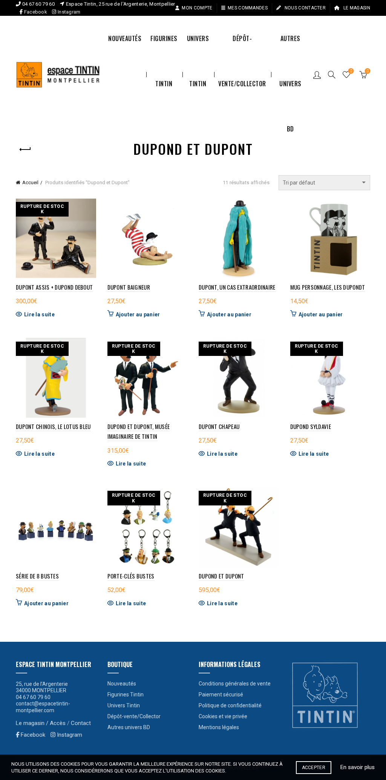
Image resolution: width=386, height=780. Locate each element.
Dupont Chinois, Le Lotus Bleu (53, 426)
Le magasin (356, 8)
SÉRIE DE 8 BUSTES (37, 576)
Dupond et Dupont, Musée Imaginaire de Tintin (138, 431)
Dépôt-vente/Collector (242, 47)
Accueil (30, 182)
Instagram (68, 12)
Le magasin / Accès (41, 723)
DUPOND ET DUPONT (221, 576)
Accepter (313, 767)
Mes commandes (248, 8)
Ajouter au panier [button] (138, 314)
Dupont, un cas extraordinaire (237, 287)
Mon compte (197, 8)
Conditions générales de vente (235, 684)
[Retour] (25, 149)
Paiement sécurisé (221, 694)
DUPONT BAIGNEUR (128, 287)
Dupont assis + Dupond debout (54, 287)
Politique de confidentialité (230, 705)
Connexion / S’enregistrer (317, 74)
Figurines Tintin (164, 47)
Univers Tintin (198, 47)
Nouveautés (124, 38)
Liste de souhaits (351, 71)
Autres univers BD (290, 47)
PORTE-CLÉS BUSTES (131, 576)
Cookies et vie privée (223, 716)
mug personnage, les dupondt (327, 287)
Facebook (35, 12)
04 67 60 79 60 (38, 4)
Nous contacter (304, 8)
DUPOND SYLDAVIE (310, 426)
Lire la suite (39, 314)
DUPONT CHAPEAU (219, 426)
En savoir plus (357, 767)
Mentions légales (219, 727)
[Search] (332, 74)
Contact (81, 723)
